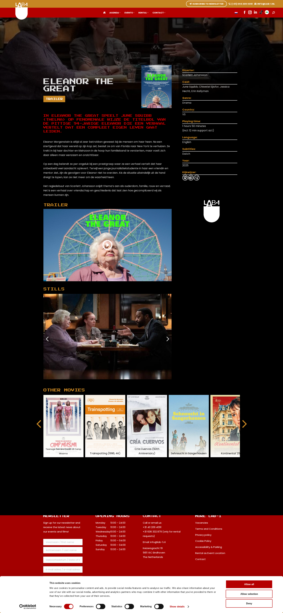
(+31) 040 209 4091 (242, 3)
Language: (189, 137)
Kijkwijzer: (189, 172)
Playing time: (191, 121)
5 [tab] (115, 381)
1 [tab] (96, 381)
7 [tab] (125, 381)
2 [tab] (101, 381)
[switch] (100, 606)
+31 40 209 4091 (152, 527)
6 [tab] (120, 381)
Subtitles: (189, 149)
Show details (177, 606)
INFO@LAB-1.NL (266, 3)
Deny (249, 603)
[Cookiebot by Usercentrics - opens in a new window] (27, 606)
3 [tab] (105, 381)
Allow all (249, 584)
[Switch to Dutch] (236, 12)
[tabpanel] (107, 336)
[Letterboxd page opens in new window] (267, 12)
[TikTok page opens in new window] (261, 12)
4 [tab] (110, 381)
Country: (188, 110)
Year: (185, 161)
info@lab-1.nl (158, 542)
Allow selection (249, 594)
